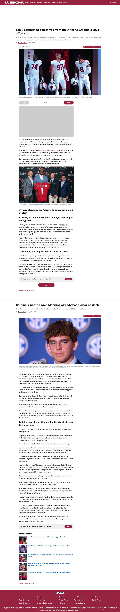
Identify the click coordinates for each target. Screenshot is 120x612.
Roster (54, 2)
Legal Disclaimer (24, 603)
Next (68, 103)
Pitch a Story (41, 600)
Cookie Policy (96, 600)
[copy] (29, 47)
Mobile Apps (96, 597)
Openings (40, 597)
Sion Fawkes (22, 43)
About (21, 597)
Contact (61, 597)
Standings (47, 2)
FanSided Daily (24, 600)
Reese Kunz (22, 312)
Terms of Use (78, 600)
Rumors (32, 2)
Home (21, 290)
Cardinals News (29, 290)
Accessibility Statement (44, 603)
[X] (110, 2)
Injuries (59, 2)
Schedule (39, 2)
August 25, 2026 (42, 440)
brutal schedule (30, 411)
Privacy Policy (63, 600)
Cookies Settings (79, 603)
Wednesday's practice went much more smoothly (53, 444)
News (27, 2)
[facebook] (107, 2)
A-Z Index (62, 603)
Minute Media (10, 607)
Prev (24, 103)
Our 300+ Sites (79, 597)
